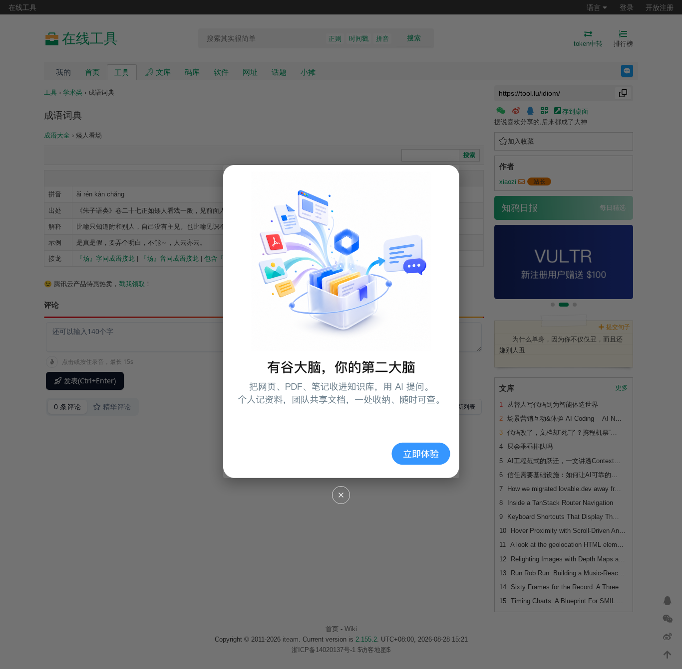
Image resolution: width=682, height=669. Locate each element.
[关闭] (341, 495)
